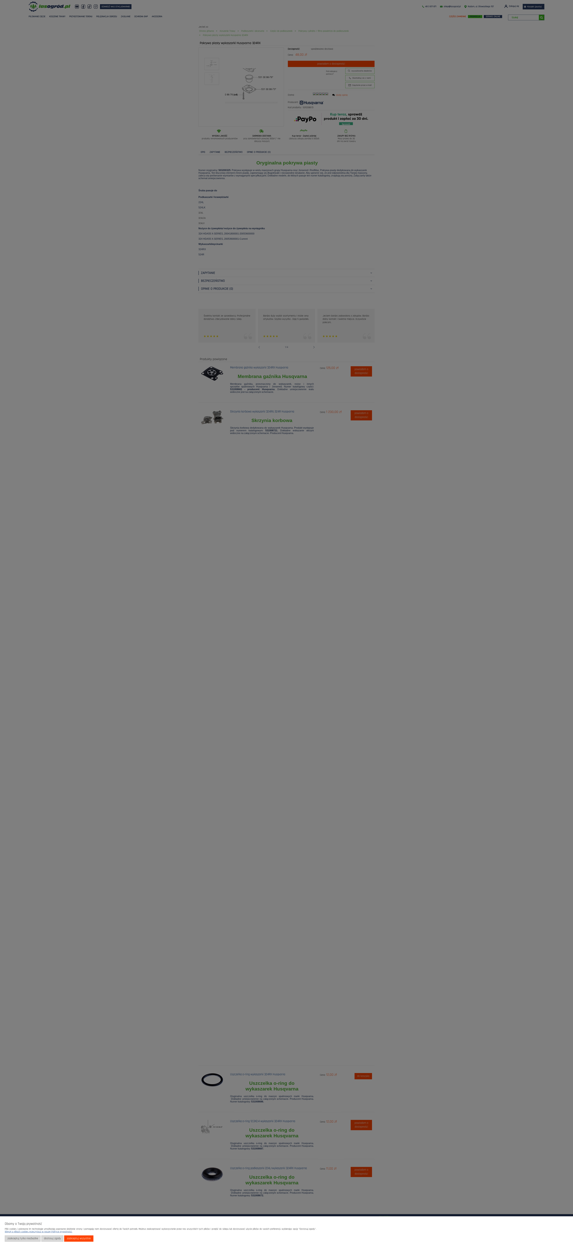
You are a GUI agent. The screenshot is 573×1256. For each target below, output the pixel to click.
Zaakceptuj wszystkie (79, 1238)
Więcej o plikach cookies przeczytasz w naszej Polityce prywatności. (38, 1231)
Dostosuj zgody (52, 1238)
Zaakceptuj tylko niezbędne (22, 1238)
